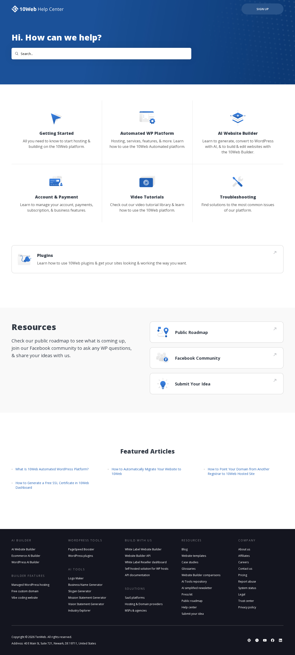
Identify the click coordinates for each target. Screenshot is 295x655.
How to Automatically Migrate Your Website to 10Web (146, 471)
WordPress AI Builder (25, 562)
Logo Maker (76, 578)
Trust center (246, 601)
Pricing (242, 575)
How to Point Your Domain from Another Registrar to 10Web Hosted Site (238, 471)
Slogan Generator (79, 591)
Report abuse (247, 581)
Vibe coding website (25, 598)
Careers (243, 562)
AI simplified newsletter (197, 588)
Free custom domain (25, 591)
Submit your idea (193, 614)
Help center (189, 607)
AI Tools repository (194, 581)
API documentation (137, 575)
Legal (241, 594)
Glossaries (188, 569)
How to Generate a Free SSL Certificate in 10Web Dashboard (52, 485)
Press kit (187, 594)
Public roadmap (192, 601)
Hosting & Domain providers (143, 604)
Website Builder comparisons (201, 575)
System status (247, 588)
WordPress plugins (80, 556)
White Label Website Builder (143, 549)
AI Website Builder (23, 549)
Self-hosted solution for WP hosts (146, 569)
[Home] (38, 9)
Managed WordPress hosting (30, 585)
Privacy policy (247, 607)
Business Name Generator (85, 585)
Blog (185, 549)
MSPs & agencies (136, 610)
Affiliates (244, 556)
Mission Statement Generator (87, 598)
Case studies (190, 562)
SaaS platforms (135, 598)
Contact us (245, 569)
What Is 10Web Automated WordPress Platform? (51, 469)
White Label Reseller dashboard (146, 562)
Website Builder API (137, 556)
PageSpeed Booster (81, 549)
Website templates (194, 556)
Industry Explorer (79, 610)
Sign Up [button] (263, 9)
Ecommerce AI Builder (26, 556)
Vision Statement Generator (86, 604)
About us (244, 549)
